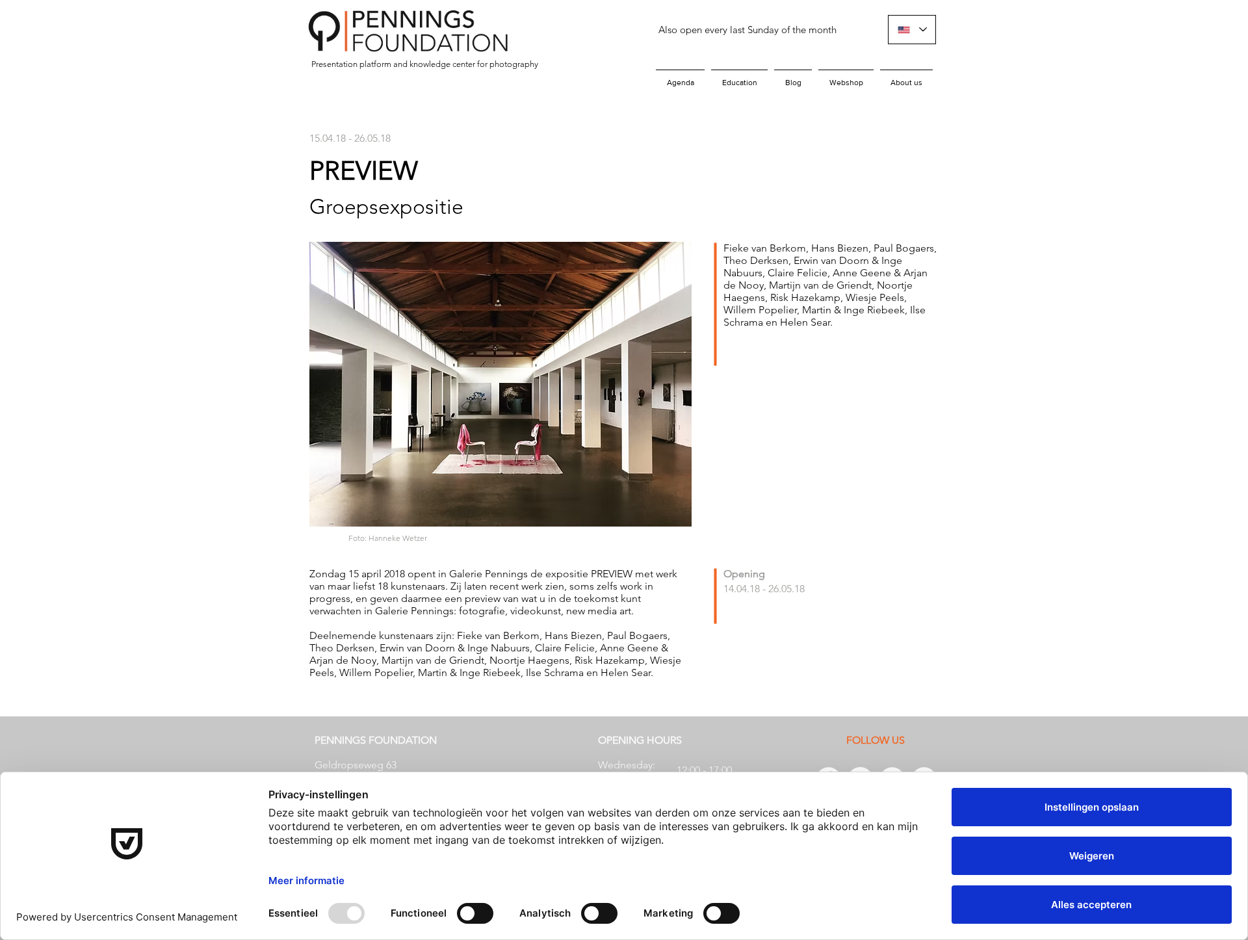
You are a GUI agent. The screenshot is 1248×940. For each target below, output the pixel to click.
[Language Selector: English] (912, 29)
